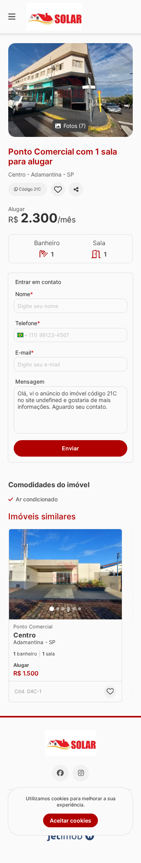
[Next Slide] (126, 90)
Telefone (27, 323)
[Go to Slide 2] (57, 608)
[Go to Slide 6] (79, 608)
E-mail (24, 352)
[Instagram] (80, 773)
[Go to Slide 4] (68, 608)
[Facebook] (60, 773)
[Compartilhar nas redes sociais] (76, 189)
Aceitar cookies (70, 820)
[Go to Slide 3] (63, 608)
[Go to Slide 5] (74, 608)
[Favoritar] (58, 189)
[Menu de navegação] (11, 16)
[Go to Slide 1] (51, 608)
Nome (24, 294)
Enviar (70, 448)
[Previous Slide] (14, 90)
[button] (70, 90)
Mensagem (29, 381)
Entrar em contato (38, 282)
